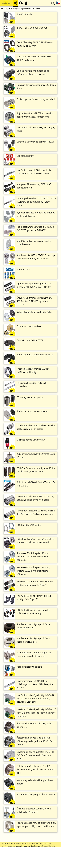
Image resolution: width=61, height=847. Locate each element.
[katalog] (15, 3)
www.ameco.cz (22, 843)
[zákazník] (26, 3)
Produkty (4, 8)
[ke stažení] (20, 3)
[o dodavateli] (6, 3)
